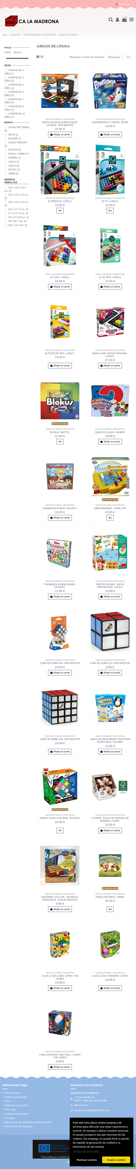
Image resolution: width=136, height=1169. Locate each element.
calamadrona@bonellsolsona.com (92, 1110)
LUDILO (13, 161)
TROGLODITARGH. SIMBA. (110, 897)
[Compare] (79, 70)
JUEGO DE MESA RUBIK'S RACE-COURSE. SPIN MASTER (60, 123)
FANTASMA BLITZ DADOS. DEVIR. (110, 122)
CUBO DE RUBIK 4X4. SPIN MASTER (60, 739)
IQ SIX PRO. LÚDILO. (110, 277)
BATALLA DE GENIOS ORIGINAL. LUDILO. (110, 354)
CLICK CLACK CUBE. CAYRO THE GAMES (60, 977)
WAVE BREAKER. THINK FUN (110, 508)
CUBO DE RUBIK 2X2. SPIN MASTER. (110, 663)
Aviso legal (10, 1109)
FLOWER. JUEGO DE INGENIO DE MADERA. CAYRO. (110, 819)
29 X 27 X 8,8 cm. (18, 217)
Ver (60, 210)
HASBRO (14, 157)
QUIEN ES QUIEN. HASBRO (110, 432)
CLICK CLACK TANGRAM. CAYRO (110, 976)
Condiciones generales (16, 1113)
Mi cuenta (9, 1118)
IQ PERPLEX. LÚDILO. (60, 201)
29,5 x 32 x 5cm (17, 225)
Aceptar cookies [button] (116, 1159)
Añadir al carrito (61, 134)
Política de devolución (15, 1105)
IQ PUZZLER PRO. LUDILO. (60, 353)
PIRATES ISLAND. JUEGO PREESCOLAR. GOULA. (110, 586)
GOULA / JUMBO (18, 153)
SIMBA (13, 173)
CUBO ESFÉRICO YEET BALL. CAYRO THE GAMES (60, 1056)
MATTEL (14, 169)
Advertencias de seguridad (18, 1126)
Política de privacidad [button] (86, 1151)
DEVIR (13, 134)
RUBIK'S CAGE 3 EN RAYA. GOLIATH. (60, 818)
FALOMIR (14, 138)
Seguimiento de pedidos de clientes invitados (28, 1122)
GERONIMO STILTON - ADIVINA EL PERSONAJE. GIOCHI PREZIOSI (60, 898)
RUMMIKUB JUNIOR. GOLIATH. (60, 508)
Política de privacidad (15, 1097)
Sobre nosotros (12, 1092)
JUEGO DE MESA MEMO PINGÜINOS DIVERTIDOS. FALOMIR (110, 740)
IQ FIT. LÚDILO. (110, 201)
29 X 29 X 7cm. (17, 221)
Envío (7, 1101)
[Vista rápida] (79, 76)
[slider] (5, 58)
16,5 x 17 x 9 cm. (18, 209)
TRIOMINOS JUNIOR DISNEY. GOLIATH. (60, 586)
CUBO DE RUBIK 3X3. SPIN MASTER (60, 663)
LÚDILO (13, 165)
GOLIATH (14, 149)
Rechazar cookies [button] (87, 1159)
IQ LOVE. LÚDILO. (60, 277)
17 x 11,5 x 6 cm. (18, 213)
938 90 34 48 (81, 1105)
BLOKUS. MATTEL (60, 432)
